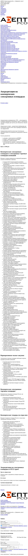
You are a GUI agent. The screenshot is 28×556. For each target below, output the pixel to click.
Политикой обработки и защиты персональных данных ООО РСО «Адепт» (13, 507)
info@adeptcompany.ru (6, 26)
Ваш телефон (4, 543)
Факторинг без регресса (6, 56)
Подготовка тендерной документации (9, 58)
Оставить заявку (4, 103)
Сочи (2, 7)
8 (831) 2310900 (4, 25)
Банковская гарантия (5, 43)
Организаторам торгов (6, 57)
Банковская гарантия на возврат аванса (10, 49)
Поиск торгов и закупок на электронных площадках (13, 33)
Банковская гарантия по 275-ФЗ (8, 47)
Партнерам (3, 12)
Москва (2, 6)
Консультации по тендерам (7, 41)
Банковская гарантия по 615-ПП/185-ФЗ (10, 48)
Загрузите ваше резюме (6, 536)
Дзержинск (3, 8)
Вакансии (21, 502)
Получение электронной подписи (8, 30)
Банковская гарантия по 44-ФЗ (8, 44)
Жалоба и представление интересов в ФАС (11, 37)
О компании (3, 9)
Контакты (3, 14)
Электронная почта (5, 524)
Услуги (2, 68)
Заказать (2, 489)
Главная (2, 79)
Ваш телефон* (4, 522)
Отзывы (2, 13)
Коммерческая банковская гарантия (9, 53)
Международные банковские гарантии (9, 62)
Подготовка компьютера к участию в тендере (11, 35)
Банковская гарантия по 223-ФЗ (8, 46)
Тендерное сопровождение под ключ (9, 42)
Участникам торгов (5, 28)
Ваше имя (3, 521)
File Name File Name (21, 537)
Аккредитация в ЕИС (6, 31)
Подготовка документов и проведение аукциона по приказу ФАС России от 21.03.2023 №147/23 (12, 60)
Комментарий (4, 547)
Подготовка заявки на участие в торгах (10, 36)
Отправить (3, 528)
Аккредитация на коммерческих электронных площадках (14, 32)
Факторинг (3, 54)
